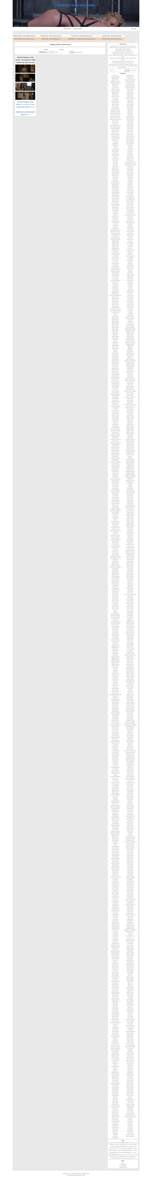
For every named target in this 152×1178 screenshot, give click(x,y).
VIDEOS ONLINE (78, 28)
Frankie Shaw (115, 784)
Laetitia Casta (130, 177)
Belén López (115, 332)
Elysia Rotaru (115, 690)
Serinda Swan (130, 835)
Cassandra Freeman (115, 429)
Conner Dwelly (115, 543)
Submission (132, 1154)
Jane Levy (115, 961)
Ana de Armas (115, 222)
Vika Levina (130, 1066)
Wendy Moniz (130, 1081)
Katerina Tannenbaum (130, 80)
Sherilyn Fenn (130, 863)
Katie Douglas (130, 92)
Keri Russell (130, 130)
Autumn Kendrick (115, 312)
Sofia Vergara (130, 898)
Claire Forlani (115, 526)
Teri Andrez (130, 996)
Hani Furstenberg (115, 846)
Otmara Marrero (130, 617)
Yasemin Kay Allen (130, 1104)
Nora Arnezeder (130, 599)
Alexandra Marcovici (115, 128)
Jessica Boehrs (115, 1012)
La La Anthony (130, 172)
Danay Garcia (115, 568)
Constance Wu (115, 547)
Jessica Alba (115, 1007)
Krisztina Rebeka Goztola (130, 165)
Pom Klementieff (130, 649)
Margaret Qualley (130, 363)
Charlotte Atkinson (115, 450)
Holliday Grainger (115, 883)
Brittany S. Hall (115, 371)
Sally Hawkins (130, 749)
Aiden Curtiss (115, 95)
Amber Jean (115, 203)
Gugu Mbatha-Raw (115, 831)
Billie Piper (115, 344)
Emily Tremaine (115, 719)
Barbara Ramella (115, 322)
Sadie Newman (130, 741)
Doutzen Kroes (115, 624)
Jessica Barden (115, 1009)
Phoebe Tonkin (130, 646)
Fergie (115, 775)
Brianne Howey (115, 360)
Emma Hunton (115, 729)
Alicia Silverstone (115, 154)
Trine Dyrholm (130, 1027)
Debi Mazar (115, 588)
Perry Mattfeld (130, 644)
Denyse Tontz (115, 594)
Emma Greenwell (115, 728)
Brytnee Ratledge (115, 382)
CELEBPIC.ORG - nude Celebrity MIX (111, 36)
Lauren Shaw (130, 210)
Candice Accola (115, 403)
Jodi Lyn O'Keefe (115, 1042)
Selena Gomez (130, 829)
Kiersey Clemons (130, 140)
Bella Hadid (115, 335)
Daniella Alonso (115, 574)
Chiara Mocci (115, 483)
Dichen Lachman (115, 608)
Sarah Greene (130, 799)
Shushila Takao (130, 867)
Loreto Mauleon (130, 301)
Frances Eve (115, 781)
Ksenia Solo (130, 166)
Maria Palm (130, 376)
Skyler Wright (130, 892)
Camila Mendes (115, 395)
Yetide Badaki (130, 1107)
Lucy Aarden (130, 310)
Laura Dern (130, 189)
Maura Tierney (130, 412)
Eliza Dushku (115, 653)
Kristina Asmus (130, 159)
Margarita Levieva (130, 365)
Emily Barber (115, 697)
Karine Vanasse (115, 1104)
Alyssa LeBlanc (115, 181)
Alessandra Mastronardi (115, 119)
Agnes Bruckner (115, 92)
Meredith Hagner (130, 451)
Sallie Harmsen (130, 747)
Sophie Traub (130, 911)
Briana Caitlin (115, 356)
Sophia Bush (130, 907)
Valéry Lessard (130, 1040)
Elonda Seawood (115, 685)
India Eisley (115, 902)
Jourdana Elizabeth (115, 1059)
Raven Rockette (130, 675)
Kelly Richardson (130, 116)
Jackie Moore (115, 940)
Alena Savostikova (115, 114)
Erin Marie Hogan (115, 750)
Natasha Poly (130, 549)
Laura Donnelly (130, 190)
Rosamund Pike (130, 708)
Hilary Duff (115, 881)
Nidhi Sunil (130, 580)
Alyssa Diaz (115, 180)
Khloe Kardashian (130, 139)
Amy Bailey (115, 212)
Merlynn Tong (130, 454)
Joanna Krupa (115, 1034)
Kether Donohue (130, 137)
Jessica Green (115, 1018)
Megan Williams (130, 427)
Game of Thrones (120, 1146)
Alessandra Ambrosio (115, 118)
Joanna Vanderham (115, 1036)
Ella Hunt (115, 669)
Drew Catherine (115, 628)
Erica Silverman (115, 746)
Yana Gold (130, 1101)
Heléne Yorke (115, 875)
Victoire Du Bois (130, 1057)
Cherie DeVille (115, 476)
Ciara (115, 515)
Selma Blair (130, 832)
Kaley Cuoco (115, 1093)
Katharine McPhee (130, 81)
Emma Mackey (115, 734)
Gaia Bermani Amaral (115, 794)
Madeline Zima (130, 336)
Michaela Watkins (130, 462)
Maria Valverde (130, 377)
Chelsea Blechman (115, 470)
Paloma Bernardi (130, 623)
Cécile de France (115, 436)
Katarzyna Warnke (115, 1121)
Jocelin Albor (115, 1037)
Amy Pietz (115, 215)
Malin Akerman (130, 354)
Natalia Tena (130, 535)
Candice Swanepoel (115, 406)
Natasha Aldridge (130, 547)
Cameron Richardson (115, 394)
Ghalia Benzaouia (115, 811)
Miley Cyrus (130, 479)
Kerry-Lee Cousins (130, 136)
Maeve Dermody (130, 341)
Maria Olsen (130, 374)
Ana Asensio (115, 218)
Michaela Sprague (130, 461)
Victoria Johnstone (130, 1060)
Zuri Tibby (130, 1133)
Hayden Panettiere (115, 863)
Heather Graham (115, 866)
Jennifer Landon (115, 998)
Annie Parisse (115, 278)
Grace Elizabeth (115, 823)
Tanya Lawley (130, 971)
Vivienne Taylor (130, 1080)
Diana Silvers (115, 602)
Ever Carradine (115, 770)
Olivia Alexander (130, 606)
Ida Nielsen (115, 890)
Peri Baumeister (130, 643)
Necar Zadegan (130, 559)
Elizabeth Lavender (115, 661)
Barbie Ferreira (115, 324)
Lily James (130, 262)
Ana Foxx (115, 224)
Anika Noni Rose (115, 250)
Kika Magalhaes (130, 142)
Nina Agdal (130, 590)
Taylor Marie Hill (130, 987)
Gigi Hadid (115, 813)
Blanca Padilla (115, 348)
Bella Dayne (115, 333)
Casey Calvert (115, 424)
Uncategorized (130, 1034)
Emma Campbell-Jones (115, 725)
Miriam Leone (130, 494)
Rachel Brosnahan (130, 658)
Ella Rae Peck (115, 673)
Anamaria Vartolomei (115, 230)
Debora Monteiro (115, 590)
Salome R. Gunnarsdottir (130, 750)
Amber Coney (115, 200)
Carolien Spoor (115, 418)
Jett (126, 1148)
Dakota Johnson (115, 564)
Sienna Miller (130, 875)
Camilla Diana (115, 397)
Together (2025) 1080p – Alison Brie (123, 50)
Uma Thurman (130, 1033)
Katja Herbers (130, 96)
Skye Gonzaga (130, 887)
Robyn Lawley (130, 702)
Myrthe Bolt (130, 517)
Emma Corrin (115, 726)
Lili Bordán (130, 251)
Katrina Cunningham (130, 98)
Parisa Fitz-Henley (130, 631)
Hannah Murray (115, 855)
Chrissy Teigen (115, 497)
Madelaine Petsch (130, 332)
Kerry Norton (130, 134)
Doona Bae (115, 620)
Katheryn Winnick (130, 89)
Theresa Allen (130, 1005)
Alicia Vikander (115, 155)
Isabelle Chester (115, 925)
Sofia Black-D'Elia (130, 895)
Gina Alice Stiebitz (115, 817)
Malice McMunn (130, 353)
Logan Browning (130, 291)
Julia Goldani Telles (115, 1066)
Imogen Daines (115, 896)
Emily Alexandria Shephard (115, 694)
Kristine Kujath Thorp (130, 162)
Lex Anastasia (130, 242)
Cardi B (115, 409)
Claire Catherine (115, 523)
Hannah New (115, 857)
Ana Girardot (115, 225)
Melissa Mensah (130, 447)
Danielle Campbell (115, 577)
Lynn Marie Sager (130, 325)
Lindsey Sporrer (130, 280)
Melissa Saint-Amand (130, 450)
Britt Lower (115, 367)
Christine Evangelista (115, 509)
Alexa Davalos (115, 121)
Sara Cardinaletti (130, 776)
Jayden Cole (115, 969)
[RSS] (135, 29)
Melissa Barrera (130, 442)
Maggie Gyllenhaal (130, 344)
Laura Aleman (130, 187)
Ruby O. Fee (130, 731)
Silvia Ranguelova (130, 878)
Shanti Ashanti (130, 849)
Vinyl (129, 1158)
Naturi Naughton (130, 556)
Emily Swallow (115, 716)
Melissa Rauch (130, 448)
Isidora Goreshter (115, 928)
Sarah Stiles (130, 814)
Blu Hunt (115, 350)
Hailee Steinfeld (115, 835)
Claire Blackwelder (115, 521)
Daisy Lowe (115, 561)
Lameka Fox (130, 186)
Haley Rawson (115, 840)
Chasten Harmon (115, 465)
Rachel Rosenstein (130, 669)
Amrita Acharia (115, 209)
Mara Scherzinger (130, 359)
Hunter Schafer (115, 889)
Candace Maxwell (115, 401)
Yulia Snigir (130, 1109)
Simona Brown (130, 881)
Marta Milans (130, 401)
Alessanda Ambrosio (115, 116)
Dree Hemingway (115, 626)
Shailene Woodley (130, 839)
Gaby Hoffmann (115, 791)
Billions (113, 1144)
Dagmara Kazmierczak (115, 556)
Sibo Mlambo (130, 870)
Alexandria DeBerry (115, 137)
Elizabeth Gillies (115, 658)
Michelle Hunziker (130, 468)
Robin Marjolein (130, 697)
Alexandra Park (115, 130)
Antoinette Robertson (115, 280)
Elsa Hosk (115, 687)
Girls (132, 1146)
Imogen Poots (115, 898)
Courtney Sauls (115, 553)
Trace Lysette (130, 1022)
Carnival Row (123, 1144)
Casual (127, 1144)
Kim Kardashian (130, 143)
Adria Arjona (115, 86)
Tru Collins (130, 1030)
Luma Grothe (130, 322)
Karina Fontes (115, 1103)
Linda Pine (130, 272)
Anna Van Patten (115, 263)
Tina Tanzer (130, 1015)
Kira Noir (130, 146)
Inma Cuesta (115, 911)
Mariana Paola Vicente (130, 380)
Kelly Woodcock (130, 119)
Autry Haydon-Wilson (115, 310)
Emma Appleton (115, 723)
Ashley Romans (115, 301)
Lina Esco (130, 269)
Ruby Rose (130, 732)
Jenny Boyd (115, 1002)
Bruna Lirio (115, 380)
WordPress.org (122, 1167)
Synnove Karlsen (130, 955)
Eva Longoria (115, 766)
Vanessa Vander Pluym (130, 1046)
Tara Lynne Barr (130, 977)
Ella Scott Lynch (115, 675)
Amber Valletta (115, 206)
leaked (111, 1150)
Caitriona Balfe (115, 388)
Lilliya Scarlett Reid (130, 256)
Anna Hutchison (115, 257)
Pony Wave (130, 650)
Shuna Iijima (130, 866)
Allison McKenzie (115, 171)
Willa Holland (130, 1089)
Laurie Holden (130, 213)
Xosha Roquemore (130, 1100)
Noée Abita (130, 596)
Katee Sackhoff (130, 75)
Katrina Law (130, 99)
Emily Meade (115, 710)
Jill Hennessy (115, 1027)
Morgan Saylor (130, 512)
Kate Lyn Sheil (115, 1128)
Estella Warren (115, 757)
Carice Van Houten (115, 410)
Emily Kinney (115, 706)
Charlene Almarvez (115, 447)
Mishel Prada (130, 497)
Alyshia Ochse (115, 175)
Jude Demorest (115, 1060)
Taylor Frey (130, 984)
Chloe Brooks (115, 485)
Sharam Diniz (130, 852)
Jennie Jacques (115, 983)
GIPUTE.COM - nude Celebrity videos (24, 39)
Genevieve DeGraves (115, 807)
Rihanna (130, 690)
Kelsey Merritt (130, 124)
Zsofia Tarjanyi (130, 1131)
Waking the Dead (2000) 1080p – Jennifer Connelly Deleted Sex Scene (122, 55)
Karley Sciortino (115, 1112)
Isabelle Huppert (115, 927)
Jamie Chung (115, 955)
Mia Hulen (130, 458)
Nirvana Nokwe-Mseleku (130, 594)
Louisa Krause (130, 306)
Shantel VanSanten (130, 848)
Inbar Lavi (115, 899)
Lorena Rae (130, 298)
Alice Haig (115, 148)
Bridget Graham (115, 362)
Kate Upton (115, 1136)
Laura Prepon (130, 195)
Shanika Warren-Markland (130, 842)
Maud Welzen (130, 409)
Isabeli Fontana (115, 922)
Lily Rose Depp (130, 266)
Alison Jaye (115, 163)
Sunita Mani (130, 943)
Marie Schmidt (130, 383)
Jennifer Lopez (115, 1001)
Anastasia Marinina (115, 233)
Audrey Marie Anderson (115, 309)
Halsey (115, 845)
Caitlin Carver (115, 383)
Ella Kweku (115, 670)
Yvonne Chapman (130, 1113)
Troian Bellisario (130, 1028)
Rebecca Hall (130, 678)
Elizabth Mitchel (115, 665)
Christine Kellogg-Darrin (115, 511)
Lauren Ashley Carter (130, 200)
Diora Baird (115, 612)
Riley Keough (130, 691)
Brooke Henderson (115, 374)
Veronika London (130, 1054)
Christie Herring (115, 499)
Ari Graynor (115, 284)
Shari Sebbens (130, 854)
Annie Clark (115, 277)
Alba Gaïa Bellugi (115, 108)
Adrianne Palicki (115, 89)
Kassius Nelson (115, 1118)
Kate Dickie (115, 1125)
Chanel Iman (115, 441)
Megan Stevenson (130, 426)
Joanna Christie (115, 1031)
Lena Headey (130, 228)
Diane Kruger (115, 605)
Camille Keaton (115, 398)
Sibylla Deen (130, 872)
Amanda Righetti (115, 192)
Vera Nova (130, 1049)
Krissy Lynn (130, 152)
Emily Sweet (115, 717)
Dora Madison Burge (115, 621)
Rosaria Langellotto (130, 710)
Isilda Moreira (115, 930)
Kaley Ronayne (115, 1095)
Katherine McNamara (130, 86)
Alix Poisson (115, 166)
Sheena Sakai (130, 857)
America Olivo (115, 207)
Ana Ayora (115, 219)
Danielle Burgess (115, 576)
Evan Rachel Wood (115, 767)
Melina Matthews (130, 441)
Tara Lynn (130, 975)
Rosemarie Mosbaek (130, 722)
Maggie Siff (130, 348)
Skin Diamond (130, 886)
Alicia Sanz (115, 152)
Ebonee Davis (115, 635)
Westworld (132, 1158)
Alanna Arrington (115, 101)
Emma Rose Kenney (115, 737)
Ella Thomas (115, 678)
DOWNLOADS (67, 28)
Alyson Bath (115, 177)
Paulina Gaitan (130, 637)
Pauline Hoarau (130, 640)
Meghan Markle (130, 429)
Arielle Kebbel (115, 291)
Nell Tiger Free (130, 562)
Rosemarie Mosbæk (130, 723)
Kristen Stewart (130, 157)
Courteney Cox (115, 552)
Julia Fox (115, 1065)
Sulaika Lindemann (130, 940)
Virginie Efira (130, 1072)
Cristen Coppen (115, 555)
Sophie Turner (130, 913)
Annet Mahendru (115, 275)
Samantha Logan (130, 753)
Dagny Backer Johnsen (115, 558)
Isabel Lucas (115, 920)
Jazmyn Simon (115, 972)
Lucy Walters (130, 315)
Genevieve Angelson (115, 805)
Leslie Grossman (130, 234)
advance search (78, 52)
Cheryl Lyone (115, 477)
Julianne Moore (115, 1072)
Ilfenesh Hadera (115, 893)
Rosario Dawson (130, 711)
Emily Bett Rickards (115, 699)
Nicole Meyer (130, 577)
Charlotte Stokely (115, 461)
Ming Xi (130, 485)
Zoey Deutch (130, 1128)
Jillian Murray (115, 1028)
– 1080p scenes (25, 104)
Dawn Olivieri (115, 587)
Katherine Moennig (130, 87)
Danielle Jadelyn (115, 580)
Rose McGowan (130, 716)
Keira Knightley (130, 104)
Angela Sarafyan (115, 244)
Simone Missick (130, 883)
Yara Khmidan (130, 1103)
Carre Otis (115, 421)
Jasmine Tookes (115, 968)
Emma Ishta (115, 731)
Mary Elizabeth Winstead (130, 404)
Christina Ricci (115, 506)
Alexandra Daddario (115, 127)
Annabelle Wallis (115, 268)
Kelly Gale (130, 110)
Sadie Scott (130, 743)
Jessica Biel (115, 1010)
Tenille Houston (130, 992)
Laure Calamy (130, 198)
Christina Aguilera (115, 500)
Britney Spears (115, 365)
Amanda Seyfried (115, 197)
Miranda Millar (130, 489)
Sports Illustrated (113, 1154)
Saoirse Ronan (130, 775)
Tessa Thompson (130, 999)
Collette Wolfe (115, 541)
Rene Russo (130, 684)
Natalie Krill (130, 538)
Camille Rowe (115, 400)
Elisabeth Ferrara (115, 646)
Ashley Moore (115, 300)
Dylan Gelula (115, 631)
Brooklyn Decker (115, 379)
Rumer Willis (130, 734)
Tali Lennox (130, 958)
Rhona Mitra (130, 688)
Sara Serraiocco (130, 785)
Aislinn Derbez (115, 99)
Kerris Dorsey (130, 131)
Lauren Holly (130, 204)
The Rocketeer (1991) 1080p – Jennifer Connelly (123, 61)
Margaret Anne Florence (130, 360)
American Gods (112, 1143)
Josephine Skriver (115, 1056)
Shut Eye (132, 1152)
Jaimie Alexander (115, 952)
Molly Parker (130, 502)
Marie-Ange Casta (130, 386)
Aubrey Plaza (115, 306)
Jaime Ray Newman (115, 951)
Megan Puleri (130, 424)
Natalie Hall (130, 537)
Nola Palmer (130, 597)
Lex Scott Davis (130, 244)
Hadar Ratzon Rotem (115, 832)
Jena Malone (115, 978)
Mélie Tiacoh (130, 438)
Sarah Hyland (130, 802)
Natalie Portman (130, 544)
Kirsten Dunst (130, 149)
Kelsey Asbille (130, 121)
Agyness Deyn (115, 93)
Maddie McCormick (130, 330)
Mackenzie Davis (130, 327)
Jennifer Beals (115, 986)
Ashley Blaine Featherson (115, 295)
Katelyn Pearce (130, 77)
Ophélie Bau (130, 615)
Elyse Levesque (115, 688)
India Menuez (115, 904)
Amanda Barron (115, 184)
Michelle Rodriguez (130, 474)
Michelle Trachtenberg (130, 476)
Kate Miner (115, 1133)
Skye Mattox (130, 889)
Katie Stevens (130, 95)
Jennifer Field (115, 990)
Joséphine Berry (115, 1052)
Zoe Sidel (130, 1127)
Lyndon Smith (130, 324)
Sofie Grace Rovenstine (130, 899)
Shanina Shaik (130, 843)
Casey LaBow (115, 426)
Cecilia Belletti (115, 438)
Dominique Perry (115, 618)
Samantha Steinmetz (130, 758)
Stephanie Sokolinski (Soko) (130, 930)
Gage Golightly (115, 793)
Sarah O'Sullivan (130, 807)
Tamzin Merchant (130, 968)
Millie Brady (130, 482)
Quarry (133, 1150)
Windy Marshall (130, 1092)
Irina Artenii (115, 917)
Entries (122, 1164)
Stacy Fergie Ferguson (130, 914)
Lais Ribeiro (130, 183)
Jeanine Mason (115, 974)
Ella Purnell (115, 672)
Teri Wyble (130, 998)
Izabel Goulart (115, 936)
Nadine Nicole (130, 523)
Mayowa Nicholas (130, 417)
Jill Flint (115, 1025)
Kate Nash (115, 1134)
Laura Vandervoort (130, 197)
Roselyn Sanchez (130, 720)
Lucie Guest (130, 309)
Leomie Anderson (130, 231)
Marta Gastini (130, 400)
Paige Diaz (130, 618)
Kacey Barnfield (115, 1084)
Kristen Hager (130, 155)
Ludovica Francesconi (130, 318)
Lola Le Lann (130, 295)
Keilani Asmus (130, 102)
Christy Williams (115, 514)
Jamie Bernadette (115, 954)
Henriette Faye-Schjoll (115, 876)
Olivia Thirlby (130, 611)
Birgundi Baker (115, 345)
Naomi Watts (130, 530)
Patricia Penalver (130, 632)
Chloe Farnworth (115, 489)
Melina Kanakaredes (130, 439)
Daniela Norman (115, 573)
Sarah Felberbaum (130, 796)
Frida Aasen (115, 787)
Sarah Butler (130, 793)
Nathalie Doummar (130, 552)
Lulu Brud (130, 321)
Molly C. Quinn (130, 499)
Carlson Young (115, 415)
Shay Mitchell (130, 855)
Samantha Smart (130, 755)
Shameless (126, 1152)
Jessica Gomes (115, 1016)
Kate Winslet (115, 1138)
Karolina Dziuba (115, 1115)
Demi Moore (115, 593)
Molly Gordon (130, 500)
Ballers (128, 1143)
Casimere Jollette (115, 427)
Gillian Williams (115, 816)
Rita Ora (130, 693)
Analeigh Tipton (115, 228)
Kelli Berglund (130, 108)
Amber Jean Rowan (115, 204)
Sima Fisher (130, 879)
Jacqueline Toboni (115, 945)
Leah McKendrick (130, 221)
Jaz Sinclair (115, 971)
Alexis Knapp (115, 140)
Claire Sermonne (115, 529)
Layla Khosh (130, 219)
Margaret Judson (130, 362)
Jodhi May (115, 1039)
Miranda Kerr (130, 488)
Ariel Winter (115, 288)
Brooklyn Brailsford (115, 377)
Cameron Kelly (115, 392)
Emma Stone (115, 738)
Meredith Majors (130, 453)
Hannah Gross (115, 851)
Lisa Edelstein (130, 283)
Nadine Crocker (130, 520)
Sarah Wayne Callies (130, 816)
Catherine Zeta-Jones (115, 435)
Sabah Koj (130, 738)
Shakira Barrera (130, 840)
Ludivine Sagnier (130, 316)
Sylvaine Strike (130, 954)
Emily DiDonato (115, 703)
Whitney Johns (130, 1084)
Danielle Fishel (115, 579)
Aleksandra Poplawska (115, 113)
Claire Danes (115, 524)
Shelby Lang (130, 860)
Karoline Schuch (115, 1116)
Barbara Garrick (115, 319)
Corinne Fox (115, 549)
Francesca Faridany (115, 782)
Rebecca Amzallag (130, 676)
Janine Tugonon (115, 964)
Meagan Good (130, 418)
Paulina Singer (130, 638)
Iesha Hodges (115, 892)
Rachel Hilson (130, 662)
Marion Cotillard (130, 394)
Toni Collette (130, 1016)
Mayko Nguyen (130, 415)
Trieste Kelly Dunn (130, 1025)
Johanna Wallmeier (115, 1046)
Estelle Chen (115, 758)
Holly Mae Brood (115, 886)
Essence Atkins (115, 755)
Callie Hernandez (115, 391)
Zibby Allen (130, 1124)
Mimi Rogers (130, 483)
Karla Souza (115, 1110)
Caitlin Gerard (115, 386)
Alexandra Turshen (115, 134)
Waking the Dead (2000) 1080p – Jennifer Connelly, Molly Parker (123, 58)
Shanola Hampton (130, 846)
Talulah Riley (130, 961)
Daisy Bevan (115, 559)
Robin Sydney (130, 699)
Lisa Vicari (130, 284)
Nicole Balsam (130, 571)
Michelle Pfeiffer (130, 473)
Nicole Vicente (130, 579)
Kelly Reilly (130, 114)
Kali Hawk (115, 1097)
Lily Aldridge (130, 257)
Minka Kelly (130, 486)
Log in (122, 1162)
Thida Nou (130, 1007)
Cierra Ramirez (115, 517)
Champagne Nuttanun (115, 439)
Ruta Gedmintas (130, 735)
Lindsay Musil (130, 277)
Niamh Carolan (130, 567)
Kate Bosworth (115, 1124)
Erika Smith (115, 749)
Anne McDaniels (115, 274)
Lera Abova (130, 233)
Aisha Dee (115, 98)
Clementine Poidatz (115, 535)
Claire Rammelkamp (115, 527)
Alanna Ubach (115, 105)
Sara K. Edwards (130, 779)
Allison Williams (115, 172)
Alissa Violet (115, 165)
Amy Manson (115, 213)
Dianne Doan (115, 606)
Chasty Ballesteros (115, 467)
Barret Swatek (115, 325)
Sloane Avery (130, 893)
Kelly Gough (130, 111)
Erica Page (115, 744)
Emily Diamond (115, 702)
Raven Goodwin (130, 673)
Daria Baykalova (115, 583)
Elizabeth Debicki (115, 656)
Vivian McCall (130, 1078)
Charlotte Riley (115, 459)
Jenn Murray (115, 980)
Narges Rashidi (130, 533)
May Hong (130, 413)
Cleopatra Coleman (115, 537)
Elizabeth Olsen (115, 662)
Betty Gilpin (115, 339)
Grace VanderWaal (115, 825)
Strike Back (128, 1154)
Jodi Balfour (115, 1040)
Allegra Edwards (115, 168)
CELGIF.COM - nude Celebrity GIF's (51, 39)
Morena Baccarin (130, 511)
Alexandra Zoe (115, 136)
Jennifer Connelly (115, 987)
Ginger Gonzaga (115, 819)
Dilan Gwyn (115, 609)
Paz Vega (130, 641)
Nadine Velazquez (130, 524)
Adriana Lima (115, 87)
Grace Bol (115, 822)
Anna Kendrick (115, 259)
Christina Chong (115, 502)
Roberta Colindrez (130, 694)
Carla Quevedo (115, 413)
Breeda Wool (115, 354)
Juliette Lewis (115, 1080)
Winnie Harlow (130, 1093)
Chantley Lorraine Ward (115, 442)
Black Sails (117, 1144)
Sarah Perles (130, 810)
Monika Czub (130, 509)
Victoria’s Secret (120, 1158)
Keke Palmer (130, 107)
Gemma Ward (115, 804)
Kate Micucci (115, 1131)
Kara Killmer (115, 1098)
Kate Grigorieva (115, 1127)
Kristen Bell (130, 154)
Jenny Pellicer (115, 1005)
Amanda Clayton (115, 187)
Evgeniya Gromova (115, 772)
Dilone (115, 611)
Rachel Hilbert (130, 661)
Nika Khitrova (130, 583)
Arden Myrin (115, 283)
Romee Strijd (130, 705)
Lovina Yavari (130, 307)
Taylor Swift (130, 990)
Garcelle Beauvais (115, 801)
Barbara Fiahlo (115, 316)
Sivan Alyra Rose (130, 884)
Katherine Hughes (130, 84)
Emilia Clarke (115, 693)
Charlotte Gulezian (115, 453)
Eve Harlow (115, 769)
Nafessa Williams (130, 526)
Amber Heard (115, 201)
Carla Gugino (115, 412)
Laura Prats (130, 193)
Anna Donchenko (115, 254)
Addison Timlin (115, 80)
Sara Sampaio (130, 784)
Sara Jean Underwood (130, 778)
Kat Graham (115, 1119)
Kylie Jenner (130, 171)
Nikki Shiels (130, 587)
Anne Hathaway (115, 272)
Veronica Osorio (130, 1052)
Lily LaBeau (130, 263)
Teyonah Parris (130, 1001)
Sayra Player (130, 823)
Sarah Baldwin (130, 790)
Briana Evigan (115, 357)
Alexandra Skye (115, 133)
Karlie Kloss (115, 1113)
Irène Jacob (115, 916)
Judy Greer (115, 1062)
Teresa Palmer (130, 993)
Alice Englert (115, 145)
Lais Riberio (130, 184)
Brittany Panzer (115, 370)
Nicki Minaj (130, 568)
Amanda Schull (115, 193)
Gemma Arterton (115, 802)
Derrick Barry (115, 596)
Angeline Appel (115, 248)
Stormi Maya (130, 933)
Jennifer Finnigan (115, 992)
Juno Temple (115, 1081)
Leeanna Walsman (130, 222)
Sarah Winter (130, 817)
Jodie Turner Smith (115, 1045)
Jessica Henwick (115, 1021)
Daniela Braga (115, 571)
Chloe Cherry (115, 486)
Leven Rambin (130, 239)
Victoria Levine (130, 1063)
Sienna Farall (130, 873)
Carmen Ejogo (115, 417)
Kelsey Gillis (130, 122)
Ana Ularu (115, 227)
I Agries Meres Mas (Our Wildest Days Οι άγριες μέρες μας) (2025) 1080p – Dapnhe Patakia (123, 48)
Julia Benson (115, 1063)
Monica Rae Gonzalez (130, 506)
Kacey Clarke (115, 1086)
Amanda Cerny (115, 186)
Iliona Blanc (115, 895)
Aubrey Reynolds (115, 307)
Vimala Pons (130, 1068)
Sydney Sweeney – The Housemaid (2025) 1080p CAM (122, 46)
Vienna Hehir (130, 1065)
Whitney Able (130, 1083)
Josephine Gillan (115, 1054)
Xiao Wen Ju (130, 1098)
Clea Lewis (115, 533)
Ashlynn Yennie (115, 304)
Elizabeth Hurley (115, 659)
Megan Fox (130, 421)
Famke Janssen (115, 773)
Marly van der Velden (130, 397)
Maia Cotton (130, 350)
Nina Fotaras (130, 593)
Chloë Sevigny (115, 494)
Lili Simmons (130, 254)
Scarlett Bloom (130, 825)
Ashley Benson (115, 294)
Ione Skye (115, 913)
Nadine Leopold (130, 521)
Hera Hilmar (115, 878)
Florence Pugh (115, 779)
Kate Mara (115, 1130)
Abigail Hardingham (115, 77)
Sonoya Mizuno (130, 905)
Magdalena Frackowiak (130, 342)
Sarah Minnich (130, 805)
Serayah (130, 834)
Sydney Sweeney (130, 952)
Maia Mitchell (130, 351)
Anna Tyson (115, 262)
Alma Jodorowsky (115, 174)
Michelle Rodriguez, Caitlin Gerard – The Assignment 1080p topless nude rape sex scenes (25, 59)
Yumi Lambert (130, 1112)
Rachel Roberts (130, 667)
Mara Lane (130, 357)
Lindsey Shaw (130, 278)
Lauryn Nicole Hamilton (130, 215)
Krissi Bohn (130, 151)
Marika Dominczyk (130, 389)
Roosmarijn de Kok (130, 706)
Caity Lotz (115, 389)
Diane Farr (115, 603)
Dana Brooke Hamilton (115, 567)
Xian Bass (130, 1097)
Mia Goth (130, 456)
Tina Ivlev (130, 1013)
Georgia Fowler (115, 810)
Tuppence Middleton (130, 1031)
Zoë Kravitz (130, 1125)
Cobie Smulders (115, 538)
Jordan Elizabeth (115, 1049)
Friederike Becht (115, 788)
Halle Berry (115, 843)
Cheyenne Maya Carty (115, 479)
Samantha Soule (130, 757)
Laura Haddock (130, 192)
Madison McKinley (130, 339)
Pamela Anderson (130, 628)
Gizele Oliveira (115, 820)
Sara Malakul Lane (130, 782)
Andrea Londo (115, 236)
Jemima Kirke (115, 975)
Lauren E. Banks (130, 201)
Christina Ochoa (115, 505)
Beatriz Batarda (115, 327)
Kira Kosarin (130, 145)
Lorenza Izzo (130, 300)
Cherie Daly (115, 474)
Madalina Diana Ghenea (130, 329)
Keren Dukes (130, 128)
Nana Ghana (130, 527)
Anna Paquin (115, 260)
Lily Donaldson (130, 260)
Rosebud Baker (130, 719)
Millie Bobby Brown (130, 480)
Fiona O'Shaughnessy (115, 776)
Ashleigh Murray (115, 292)
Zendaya (130, 1119)
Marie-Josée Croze (130, 388)
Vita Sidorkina (130, 1075)
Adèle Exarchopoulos (115, 81)
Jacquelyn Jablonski (115, 946)
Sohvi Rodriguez (130, 901)
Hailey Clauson (115, 837)
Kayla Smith (130, 101)
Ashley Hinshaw (115, 298)
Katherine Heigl (130, 83)
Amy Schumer (115, 216)
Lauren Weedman (130, 212)
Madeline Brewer (130, 333)
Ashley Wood (115, 303)
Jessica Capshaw (115, 1013)
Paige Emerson (130, 620)
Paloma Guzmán (130, 626)
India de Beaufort (115, 901)
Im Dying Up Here (121, 1148)
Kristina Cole (130, 160)
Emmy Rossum (115, 743)
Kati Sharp (130, 90)
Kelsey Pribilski (130, 125)
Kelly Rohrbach (130, 118)
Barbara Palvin (115, 321)
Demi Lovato (115, 591)
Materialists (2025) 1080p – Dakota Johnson (123, 53)
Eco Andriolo (115, 637)
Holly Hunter (115, 884)
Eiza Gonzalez (115, 638)
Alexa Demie (115, 122)
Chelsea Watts (115, 473)
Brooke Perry (115, 376)
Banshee (131, 1142)
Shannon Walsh (130, 845)
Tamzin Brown (130, 966)
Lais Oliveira (130, 181)
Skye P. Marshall (130, 890)
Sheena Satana (130, 858)
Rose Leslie (130, 714)
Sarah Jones (130, 804)
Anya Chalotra (115, 281)
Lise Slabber (130, 286)
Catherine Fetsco (115, 433)
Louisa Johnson (130, 304)
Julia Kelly (115, 1068)
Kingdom (129, 1148)
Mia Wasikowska (130, 459)
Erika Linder (115, 747)
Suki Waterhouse (130, 939)
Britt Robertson (115, 368)
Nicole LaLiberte (130, 576)
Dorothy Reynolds (115, 623)
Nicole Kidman (130, 574)
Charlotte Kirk (115, 456)
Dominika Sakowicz (115, 614)
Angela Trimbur (115, 245)
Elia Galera (115, 643)
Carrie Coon (115, 423)
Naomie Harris (130, 532)
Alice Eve (115, 146)
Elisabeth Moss (115, 647)
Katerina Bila (130, 78)
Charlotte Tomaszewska (115, 462)
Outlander (124, 1150)
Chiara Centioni (115, 482)
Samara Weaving (130, 761)
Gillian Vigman (115, 814)
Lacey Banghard (130, 174)
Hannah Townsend (115, 858)
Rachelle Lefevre (130, 672)
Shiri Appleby (130, 864)
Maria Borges (130, 368)
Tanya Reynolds (130, 972)
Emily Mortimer (115, 711)
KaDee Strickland (115, 1087)
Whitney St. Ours (130, 1086)
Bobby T (115, 351)
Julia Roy (115, 1069)
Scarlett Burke (130, 826)
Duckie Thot (115, 629)
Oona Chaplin (130, 614)
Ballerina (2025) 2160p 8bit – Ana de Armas (123, 62)
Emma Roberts (115, 735)
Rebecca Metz (130, 679)
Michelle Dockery (130, 467)
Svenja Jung (130, 951)
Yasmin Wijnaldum (130, 1106)
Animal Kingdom (121, 1143)
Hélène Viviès (115, 872)
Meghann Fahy (130, 430)
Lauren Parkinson (130, 209)
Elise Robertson (115, 650)
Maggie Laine (130, 345)
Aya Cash (115, 313)
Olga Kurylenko (130, 603)
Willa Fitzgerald (130, 1087)
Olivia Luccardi (130, 609)
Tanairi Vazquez (130, 969)
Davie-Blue (115, 585)
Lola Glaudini (130, 292)
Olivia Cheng (130, 608)
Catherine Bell (115, 432)
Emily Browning (115, 700)
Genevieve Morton (115, 808)
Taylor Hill (130, 986)
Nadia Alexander (130, 518)
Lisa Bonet (130, 281)
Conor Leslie (115, 544)
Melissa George (130, 444)
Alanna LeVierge (115, 104)
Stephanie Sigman (130, 928)
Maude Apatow (130, 410)
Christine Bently (115, 508)
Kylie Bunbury (130, 168)
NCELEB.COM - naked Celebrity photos (51, 36)
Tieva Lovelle (130, 1009)
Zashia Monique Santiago (130, 1116)
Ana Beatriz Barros (115, 221)
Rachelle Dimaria (130, 670)
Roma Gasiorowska (130, 703)
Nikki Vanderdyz (130, 588)
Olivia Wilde (130, 612)
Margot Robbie (130, 367)
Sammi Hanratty (130, 764)
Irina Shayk (115, 919)
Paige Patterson (130, 621)
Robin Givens (130, 696)
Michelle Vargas (130, 477)
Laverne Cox (130, 216)
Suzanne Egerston (130, 949)
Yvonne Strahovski (130, 1115)
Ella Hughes (115, 667)
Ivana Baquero (115, 933)
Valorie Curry (130, 1042)
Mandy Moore (130, 356)
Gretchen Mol (115, 829)
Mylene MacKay (130, 515)
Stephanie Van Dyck (130, 931)
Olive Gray (130, 605)
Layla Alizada (130, 218)
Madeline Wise (130, 335)
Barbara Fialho (115, 318)
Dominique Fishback (115, 615)
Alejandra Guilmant (115, 110)
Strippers (130, 934)
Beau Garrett (115, 329)
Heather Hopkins (115, 867)
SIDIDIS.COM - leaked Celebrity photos (81, 36)
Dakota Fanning (115, 562)
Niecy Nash (130, 582)
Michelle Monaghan (130, 471)
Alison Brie (115, 162)
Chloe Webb (115, 495)
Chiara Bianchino (115, 480)
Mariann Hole (130, 382)
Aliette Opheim (115, 159)
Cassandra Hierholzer (115, 430)
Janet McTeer (115, 963)
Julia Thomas (115, 1071)
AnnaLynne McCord (115, 269)
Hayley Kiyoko (115, 864)
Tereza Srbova (130, 995)
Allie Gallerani (115, 169)
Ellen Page (115, 681)
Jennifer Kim (115, 996)
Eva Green (115, 764)
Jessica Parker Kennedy (115, 1022)
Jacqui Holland (115, 948)
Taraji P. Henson (130, 978)
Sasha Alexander (130, 819)
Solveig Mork (130, 902)
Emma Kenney (115, 732)
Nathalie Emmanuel (130, 553)
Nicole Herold (130, 573)
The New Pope (133, 1156)
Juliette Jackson (115, 1078)
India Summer (115, 905)
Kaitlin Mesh (115, 1089)
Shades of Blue (118, 1152)
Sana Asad (130, 767)
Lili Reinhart (130, 253)
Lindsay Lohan (130, 275)
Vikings (125, 1158)
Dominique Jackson (115, 617)
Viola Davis (130, 1069)
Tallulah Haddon (130, 960)
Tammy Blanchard (130, 964)
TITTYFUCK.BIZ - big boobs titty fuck (111, 39)
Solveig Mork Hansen (130, 904)
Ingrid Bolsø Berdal (115, 910)
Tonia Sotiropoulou (130, 1019)
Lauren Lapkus (130, 206)
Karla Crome (115, 1107)
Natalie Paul (130, 543)
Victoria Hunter (130, 1059)
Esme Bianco (115, 752)
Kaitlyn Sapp (115, 1092)
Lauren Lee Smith (130, 207)
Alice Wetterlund (115, 149)
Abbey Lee (115, 75)
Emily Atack (115, 696)
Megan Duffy (130, 420)
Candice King (115, 404)
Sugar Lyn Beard (130, 936)
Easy (135, 1144)
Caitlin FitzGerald (115, 385)
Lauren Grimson (130, 203)
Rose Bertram (130, 713)
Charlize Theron (115, 448)
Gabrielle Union (115, 790)
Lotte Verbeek (130, 303)
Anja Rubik (115, 251)
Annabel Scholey (115, 266)
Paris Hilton (130, 629)
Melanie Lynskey (130, 433)
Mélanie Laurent (130, 432)
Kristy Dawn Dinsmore (130, 163)
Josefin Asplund (115, 1051)
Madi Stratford (130, 338)
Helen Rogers (115, 870)
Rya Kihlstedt (130, 737)
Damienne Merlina (115, 565)
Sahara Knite (130, 746)
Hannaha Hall (115, 860)
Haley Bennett (115, 839)
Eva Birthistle (115, 763)
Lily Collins (130, 259)
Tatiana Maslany (130, 980)
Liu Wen (130, 288)
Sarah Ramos (130, 811)
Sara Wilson (130, 787)
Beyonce (115, 341)
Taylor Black (130, 981)
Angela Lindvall (115, 241)
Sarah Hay (130, 801)
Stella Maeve (130, 922)
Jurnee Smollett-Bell (115, 1083)
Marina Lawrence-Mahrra (130, 391)
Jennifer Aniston (115, 984)
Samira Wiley (130, 763)
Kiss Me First (134, 1148)
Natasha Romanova (130, 550)
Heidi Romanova (115, 869)
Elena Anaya (115, 641)
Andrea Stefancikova (115, 239)
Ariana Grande (115, 286)
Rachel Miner (130, 665)
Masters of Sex (117, 1150)
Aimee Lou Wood (115, 96)
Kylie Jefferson (130, 169)
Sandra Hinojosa (130, 770)
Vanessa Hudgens (130, 1043)
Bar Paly (115, 315)
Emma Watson (115, 740)
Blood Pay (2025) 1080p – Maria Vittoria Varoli (123, 52)
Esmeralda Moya (115, 753)
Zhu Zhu (130, 1122)
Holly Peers (115, 887)
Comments (123, 1165)
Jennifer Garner (115, 993)
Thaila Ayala (130, 1002)
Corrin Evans (115, 550)
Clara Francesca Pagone (115, 530)
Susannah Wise (130, 946)
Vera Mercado (130, 1048)
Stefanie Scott (130, 920)
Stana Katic (130, 917)
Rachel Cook (130, 659)
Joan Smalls (115, 1030)
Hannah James (115, 854)
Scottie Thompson (130, 828)
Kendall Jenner (130, 127)
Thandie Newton (130, 1004)
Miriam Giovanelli (130, 492)
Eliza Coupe (115, 652)
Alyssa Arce (115, 178)
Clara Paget (115, 532)
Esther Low (115, 761)
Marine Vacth (130, 392)
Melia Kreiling (130, 435)
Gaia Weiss (115, 796)
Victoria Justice (130, 1062)
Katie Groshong (130, 93)
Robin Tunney (130, 700)
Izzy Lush (115, 937)
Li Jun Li (130, 248)
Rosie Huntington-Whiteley (130, 725)
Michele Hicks (130, 465)
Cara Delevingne (115, 407)
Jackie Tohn (115, 942)
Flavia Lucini (115, 778)
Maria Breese (130, 370)
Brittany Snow (115, 373)
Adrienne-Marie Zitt (115, 90)
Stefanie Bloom (130, 919)
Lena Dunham (130, 227)
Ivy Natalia (115, 934)
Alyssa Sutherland (115, 183)
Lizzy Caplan (130, 289)
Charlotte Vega (115, 464)
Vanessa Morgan (130, 1045)
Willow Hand (130, 1090)
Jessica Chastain (115, 1015)
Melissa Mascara (130, 445)
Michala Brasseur (130, 464)
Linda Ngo (130, 271)
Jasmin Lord (115, 966)
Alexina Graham (115, 139)
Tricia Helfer (130, 1024)
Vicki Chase (130, 1056)
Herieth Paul (115, 879)
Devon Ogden (115, 599)
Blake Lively (115, 347)
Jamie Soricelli (115, 958)
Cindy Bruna (115, 518)
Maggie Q (130, 347)
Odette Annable (130, 602)
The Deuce (115, 1156)
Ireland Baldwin (115, 914)
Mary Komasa (130, 406)
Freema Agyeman (115, 785)
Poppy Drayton (130, 652)
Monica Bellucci (130, 505)
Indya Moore (115, 907)
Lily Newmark (130, 265)
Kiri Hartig (130, 148)
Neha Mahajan (130, 561)
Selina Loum (130, 831)
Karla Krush (115, 1109)
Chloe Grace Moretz (115, 491)
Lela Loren (130, 225)
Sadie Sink (130, 744)
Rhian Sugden (130, 687)
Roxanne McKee (130, 728)
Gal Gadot (115, 799)
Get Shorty (128, 1146)
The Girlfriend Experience (124, 1156)
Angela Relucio (115, 242)
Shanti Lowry (130, 851)
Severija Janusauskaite (130, 837)
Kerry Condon (130, 133)
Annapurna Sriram (115, 271)
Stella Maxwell (130, 923)
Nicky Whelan (130, 570)
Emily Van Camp (115, 720)
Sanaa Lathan (130, 769)
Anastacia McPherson (115, 231)
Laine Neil (130, 180)
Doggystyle (131, 1144)
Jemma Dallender (115, 977)
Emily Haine (115, 705)
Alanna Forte (115, 102)
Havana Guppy (115, 861)
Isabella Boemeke (115, 923)
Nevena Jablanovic (130, 564)
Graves (116, 1148)
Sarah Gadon (130, 798)
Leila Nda (130, 224)
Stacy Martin (130, 916)
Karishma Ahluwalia (115, 1106)
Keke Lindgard (130, 105)
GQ (113, 1148)
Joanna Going (115, 1033)
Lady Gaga (130, 175)
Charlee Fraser (115, 445)
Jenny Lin (115, 1004)
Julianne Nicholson (115, 1074)
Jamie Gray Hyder (115, 957)
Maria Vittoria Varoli (130, 379)
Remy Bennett (130, 682)
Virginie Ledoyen (130, 1074)
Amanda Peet (115, 189)
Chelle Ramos (115, 468)
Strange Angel (122, 1154)
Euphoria (112, 1146)
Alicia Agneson (115, 151)
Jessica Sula (115, 1024)
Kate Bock (115, 1122)
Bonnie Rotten (115, 353)
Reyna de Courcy (130, 685)
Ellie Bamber (115, 684)
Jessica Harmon (115, 1019)
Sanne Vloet (130, 773)
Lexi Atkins (130, 247)
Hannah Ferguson (115, 849)
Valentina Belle (130, 1036)
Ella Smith (115, 676)
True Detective (114, 1158)
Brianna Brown (115, 359)
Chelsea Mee (115, 471)
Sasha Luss (130, 820)
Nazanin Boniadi (130, 558)
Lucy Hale (130, 312)
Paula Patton (130, 635)
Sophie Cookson (130, 908)
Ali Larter (115, 142)
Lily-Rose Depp (130, 268)
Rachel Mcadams (130, 664)
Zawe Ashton (130, 1118)
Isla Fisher (115, 931)
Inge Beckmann (115, 908)
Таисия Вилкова (130, 1136)
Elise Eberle (115, 649)
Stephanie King (130, 927)
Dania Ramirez (115, 570)
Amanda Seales (115, 195)
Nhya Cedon (130, 565)
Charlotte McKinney (115, 458)
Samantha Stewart (130, 760)
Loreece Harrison (130, 297)
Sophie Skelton (130, 910)
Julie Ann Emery (115, 1075)
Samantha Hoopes (130, 752)
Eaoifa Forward (115, 634)
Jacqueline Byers (115, 943)
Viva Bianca (130, 1077)
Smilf (135, 1152)
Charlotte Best (115, 451)
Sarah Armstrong (130, 788)
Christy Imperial (115, 512)
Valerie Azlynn (130, 1037)
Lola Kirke (130, 294)
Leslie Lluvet (130, 236)
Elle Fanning (115, 679)
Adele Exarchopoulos (115, 83)
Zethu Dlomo (130, 1121)
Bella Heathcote (115, 336)
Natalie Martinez (130, 540)
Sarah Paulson (130, 808)
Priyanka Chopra (130, 653)
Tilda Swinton (130, 1012)
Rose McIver (130, 717)
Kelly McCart (130, 113)
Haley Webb (115, 842)
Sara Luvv (130, 781)
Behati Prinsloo (115, 330)
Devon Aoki (115, 597)
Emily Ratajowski (115, 714)
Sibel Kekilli (130, 869)
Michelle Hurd (130, 470)
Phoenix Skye (130, 647)
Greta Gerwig (115, 828)
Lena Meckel (130, 230)
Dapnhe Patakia (115, 582)
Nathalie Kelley (130, 555)
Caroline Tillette (115, 420)
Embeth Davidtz (115, 691)
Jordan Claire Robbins (115, 1048)
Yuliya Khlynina (130, 1110)
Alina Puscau (115, 160)
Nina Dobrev (130, 591)
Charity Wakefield (115, 444)
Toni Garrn (130, 1018)
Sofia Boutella (130, 896)
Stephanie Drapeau (130, 925)
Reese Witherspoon (130, 681)
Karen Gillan (115, 1100)
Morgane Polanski (130, 514)
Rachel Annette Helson (130, 655)
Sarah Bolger (130, 791)
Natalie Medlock (130, 541)
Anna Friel (115, 256)
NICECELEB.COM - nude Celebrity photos (24, 36)
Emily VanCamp (115, 722)
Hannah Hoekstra (115, 852)
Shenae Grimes (130, 861)
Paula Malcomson (130, 634)
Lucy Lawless (130, 313)
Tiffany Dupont (130, 1010)
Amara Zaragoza (115, 198)
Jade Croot (115, 949)
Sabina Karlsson (130, 740)
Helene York (115, 873)
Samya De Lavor (130, 766)
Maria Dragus (130, 373)
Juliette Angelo (115, 1077)
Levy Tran (130, 241)
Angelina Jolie (115, 247)
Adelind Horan (115, 84)
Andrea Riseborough (115, 237)
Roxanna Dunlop (130, 726)
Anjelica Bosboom (115, 253)
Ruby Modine (130, 729)
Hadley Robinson (115, 834)
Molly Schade (130, 503)
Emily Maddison (115, 708)
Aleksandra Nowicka (115, 111)
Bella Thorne (115, 338)
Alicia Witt (115, 157)
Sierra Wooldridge (130, 876)
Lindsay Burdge (130, 274)
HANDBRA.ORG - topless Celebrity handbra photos (81, 39)
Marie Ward (130, 385)
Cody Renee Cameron (115, 540)
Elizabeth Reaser (115, 664)
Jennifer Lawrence (115, 999)
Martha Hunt (130, 403)
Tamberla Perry (130, 963)
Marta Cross (130, 398)
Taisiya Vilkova (130, 957)
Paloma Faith (130, 624)
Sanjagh (83, 1175)
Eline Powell (115, 644)
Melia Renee (130, 436)
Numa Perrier (130, 600)
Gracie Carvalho (115, 826)
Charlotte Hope (115, 454)
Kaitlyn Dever (115, 1090)
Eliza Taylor (115, 655)
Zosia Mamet (130, 1130)
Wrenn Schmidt (130, 1095)
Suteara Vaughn (130, 948)
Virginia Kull (130, 1071)
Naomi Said (130, 529)
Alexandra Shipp (115, 131)
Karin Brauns (115, 1101)
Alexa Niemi (115, 124)
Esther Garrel (115, 760)
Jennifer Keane (115, 995)
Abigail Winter (115, 78)
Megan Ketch (130, 423)
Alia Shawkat (115, 143)
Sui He (130, 937)
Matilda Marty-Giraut (130, 407)
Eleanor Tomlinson (115, 640)
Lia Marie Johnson (130, 250)
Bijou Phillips (115, 342)
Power (129, 1150)
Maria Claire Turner (130, 371)
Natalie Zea (130, 546)
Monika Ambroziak (130, 508)
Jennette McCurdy (115, 981)
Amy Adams (115, 210)
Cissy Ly (115, 520)
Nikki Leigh (130, 585)
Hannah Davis (115, 848)
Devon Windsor (115, 600)
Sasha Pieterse (130, 822)
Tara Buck (130, 974)
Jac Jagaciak (115, 939)
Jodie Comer (115, 1043)
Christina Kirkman (115, 503)
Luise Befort (130, 319)
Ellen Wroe (115, 682)
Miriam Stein (130, 495)
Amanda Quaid (115, 190)
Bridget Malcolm (115, 363)
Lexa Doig (130, 245)
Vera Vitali (130, 1051)
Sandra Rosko (130, 772)
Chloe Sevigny (115, 492)
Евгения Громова (130, 1134)
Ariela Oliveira (115, 289)
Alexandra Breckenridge (115, 125)
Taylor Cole (130, 983)
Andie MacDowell (115, 234)
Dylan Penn (115, 632)
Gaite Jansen (115, 798)
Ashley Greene (115, 297)
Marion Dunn (130, 395)
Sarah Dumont (130, 794)
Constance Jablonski (115, 546)
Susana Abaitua (130, 945)
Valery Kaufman (130, 1039)
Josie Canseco (115, 1057)
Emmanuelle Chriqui (115, 741)
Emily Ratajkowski (115, 713)
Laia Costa (130, 178)
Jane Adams (115, 960)
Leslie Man (130, 237)
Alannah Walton (115, 107)
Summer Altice (130, 942)
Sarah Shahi (130, 813)
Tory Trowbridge (130, 1021)
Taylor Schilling (130, 989)
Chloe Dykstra (115, 488)
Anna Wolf (115, 265)
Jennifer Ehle (115, 989)
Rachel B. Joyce (130, 656)
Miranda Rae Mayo (130, 491)
